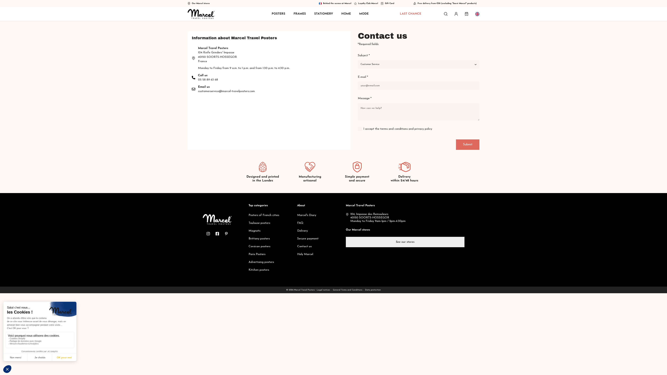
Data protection (373, 290)
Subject (364, 55)
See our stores (405, 242)
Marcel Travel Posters (304, 290)
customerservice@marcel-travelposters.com (226, 91)
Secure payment (308, 238)
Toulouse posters (259, 223)
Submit (467, 144)
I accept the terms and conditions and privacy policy (397, 128)
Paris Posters (257, 254)
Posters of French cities (264, 215)
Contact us (304, 246)
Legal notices (323, 290)
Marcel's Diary (306, 215)
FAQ (300, 223)
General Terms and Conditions (347, 290)
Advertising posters (261, 262)
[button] (466, 14)
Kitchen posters (259, 269)
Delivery (302, 230)
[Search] (445, 14)
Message (365, 98)
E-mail (363, 77)
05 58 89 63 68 (208, 79)
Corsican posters (259, 246)
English (477, 14)
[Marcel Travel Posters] (201, 14)
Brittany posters (259, 238)
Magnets (254, 230)
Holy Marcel (305, 254)
